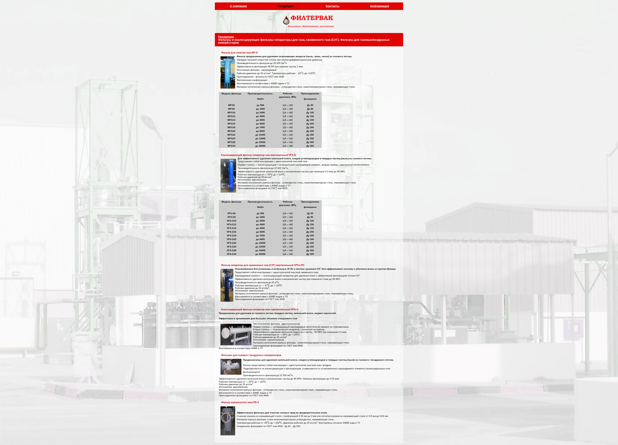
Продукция (226, 36)
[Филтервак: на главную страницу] (309, 28)
